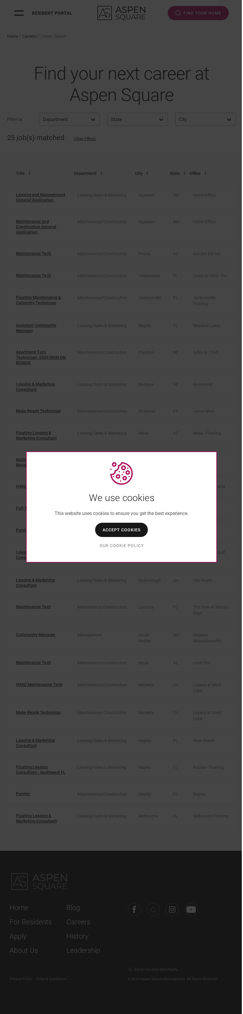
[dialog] (121, 507)
